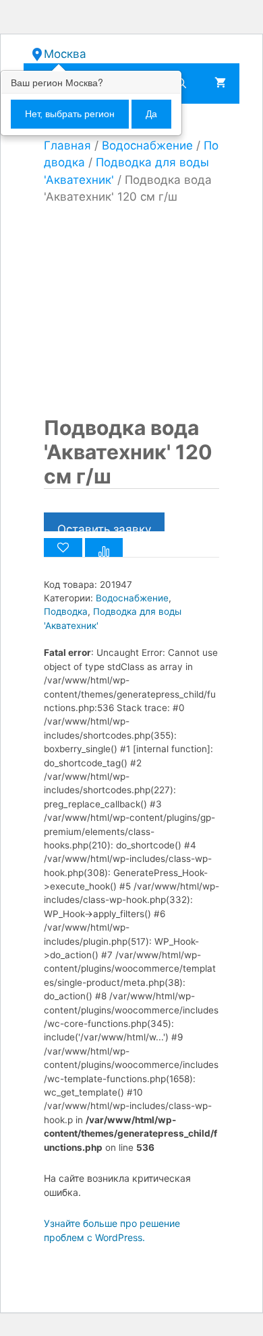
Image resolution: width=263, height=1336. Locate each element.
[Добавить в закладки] (63, 547)
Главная (67, 145)
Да (151, 113)
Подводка (66, 611)
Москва (65, 54)
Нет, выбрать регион (70, 113)
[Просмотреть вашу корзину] (220, 83)
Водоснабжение (147, 145)
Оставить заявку (104, 527)
